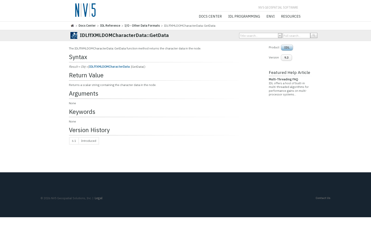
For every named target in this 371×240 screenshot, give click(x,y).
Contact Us (323, 198)
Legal (98, 198)
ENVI (270, 16)
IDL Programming (244, 16)
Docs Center (210, 16)
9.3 (286, 58)
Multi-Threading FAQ (283, 79)
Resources (291, 16)
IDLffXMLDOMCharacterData (109, 67)
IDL (287, 47)
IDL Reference (110, 26)
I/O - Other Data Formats (142, 26)
